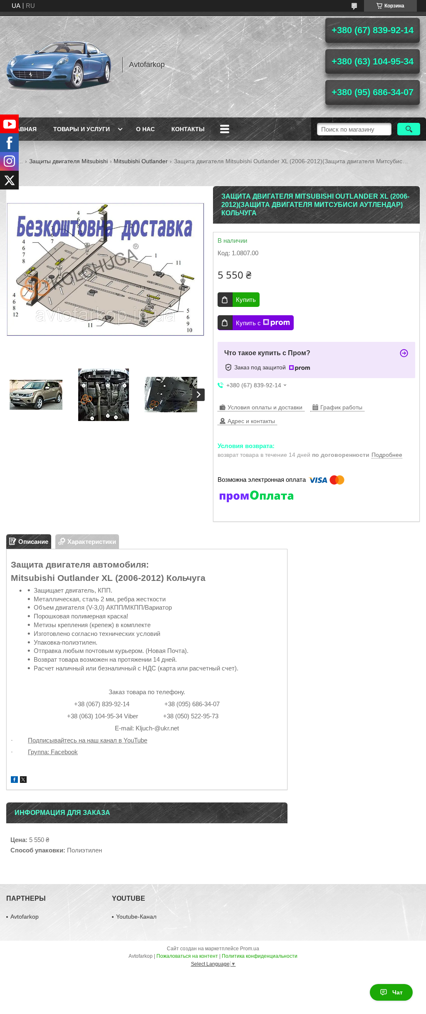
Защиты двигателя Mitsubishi (68, 161)
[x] (23, 780)
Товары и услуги (81, 129)
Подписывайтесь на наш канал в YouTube (87, 740)
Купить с (248, 322)
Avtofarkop (24, 916)
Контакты (188, 129)
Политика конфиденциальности (259, 956)
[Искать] (408, 129)
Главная (22, 129)
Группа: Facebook (53, 751)
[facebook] (14, 780)
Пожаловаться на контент (187, 956)
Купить (246, 299)
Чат (397, 992)
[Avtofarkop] (60, 64)
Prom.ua (249, 949)
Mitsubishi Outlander (141, 161)
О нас (145, 129)
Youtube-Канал (136, 916)
